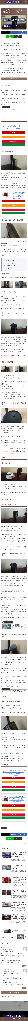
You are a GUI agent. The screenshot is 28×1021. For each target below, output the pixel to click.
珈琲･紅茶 (5, 827)
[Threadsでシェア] (11, 630)
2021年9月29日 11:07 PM (6, 949)
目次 (12, 78)
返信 (25, 966)
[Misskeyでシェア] (23, 626)
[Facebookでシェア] (5, 630)
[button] (18, 36)
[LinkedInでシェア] (14, 634)
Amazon (13, 137)
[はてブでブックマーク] (17, 630)
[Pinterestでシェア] (8, 634)
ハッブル (5, 969)
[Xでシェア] (5, 626)
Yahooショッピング (13, 141)
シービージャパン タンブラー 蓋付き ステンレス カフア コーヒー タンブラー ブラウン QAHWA (14, 127)
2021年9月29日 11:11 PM (8, 971)
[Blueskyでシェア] (17, 626)
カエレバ (16, 129)
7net (13, 144)
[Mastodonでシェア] (11, 626)
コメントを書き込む (14, 992)
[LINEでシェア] (23, 630)
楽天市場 (13, 132)
